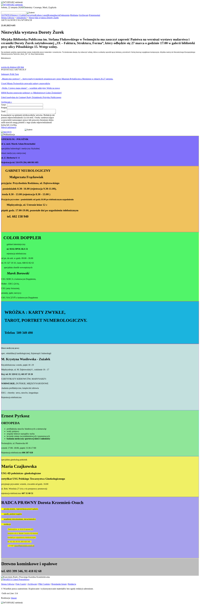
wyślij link (19, 67)
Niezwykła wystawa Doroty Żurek (44, 17)
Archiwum (83, 15)
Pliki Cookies (44, 584)
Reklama (74, 15)
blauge (14, 598)
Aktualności (21, 17)
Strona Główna (7, 17)
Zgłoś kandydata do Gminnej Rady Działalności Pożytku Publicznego (31, 97)
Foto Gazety (21, 584)
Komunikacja (53, 15)
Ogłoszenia (65, 15)
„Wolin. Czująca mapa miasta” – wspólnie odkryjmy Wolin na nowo (30, 88)
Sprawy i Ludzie (18, 15)
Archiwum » (6, 102)
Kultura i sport (41, 15)
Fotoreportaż (94, 15)
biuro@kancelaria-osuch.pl (24, 546)
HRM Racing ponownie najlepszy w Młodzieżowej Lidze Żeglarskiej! (31, 93)
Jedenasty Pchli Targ (10, 74)
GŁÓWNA (6, 15)
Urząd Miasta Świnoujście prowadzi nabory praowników (25, 83)
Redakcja (72, 584)
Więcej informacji (8, 127)
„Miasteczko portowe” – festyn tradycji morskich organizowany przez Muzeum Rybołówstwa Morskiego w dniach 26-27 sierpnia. (57, 79)
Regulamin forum (59, 584)
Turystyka (30, 15)
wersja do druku (8, 67)
